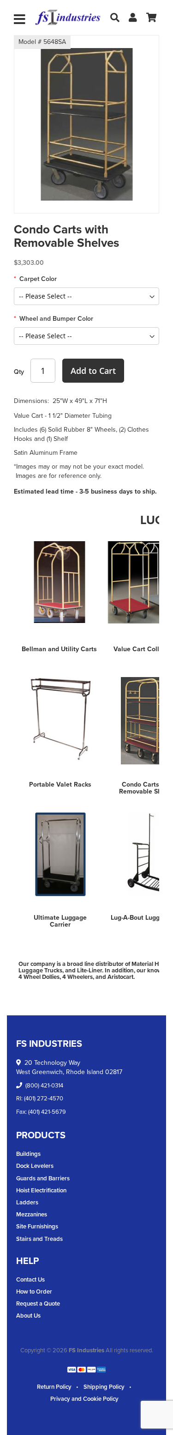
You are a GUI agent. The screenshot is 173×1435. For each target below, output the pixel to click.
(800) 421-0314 (44, 1085)
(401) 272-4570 (43, 1098)
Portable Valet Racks (60, 784)
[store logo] (68, 17)
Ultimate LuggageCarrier (60, 921)
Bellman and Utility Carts (59, 649)
